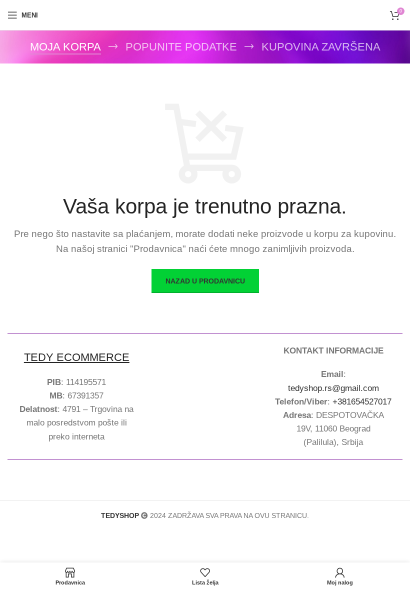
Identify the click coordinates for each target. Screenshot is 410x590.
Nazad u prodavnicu (205, 281)
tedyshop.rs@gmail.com (333, 388)
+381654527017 (362, 401)
